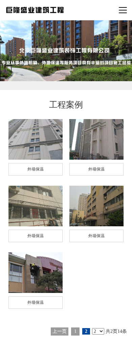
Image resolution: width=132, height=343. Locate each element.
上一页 (59, 331)
